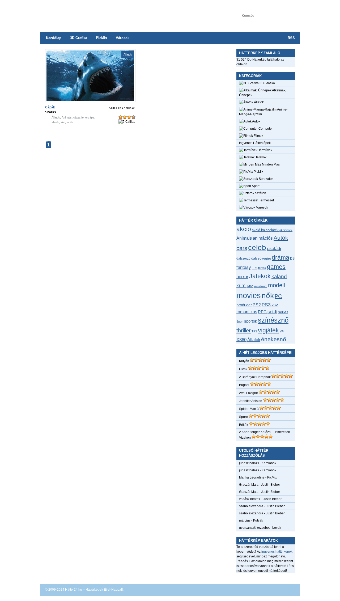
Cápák (50, 107)
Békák (243, 425)
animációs (263, 238)
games (276, 266)
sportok (250, 321)
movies (248, 295)
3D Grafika (78, 38)
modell (276, 285)
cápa (76, 117)
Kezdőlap (53, 38)
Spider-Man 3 (249, 409)
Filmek (258, 136)
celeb (257, 247)
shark (55, 122)
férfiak (262, 267)
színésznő (273, 320)
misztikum (260, 286)
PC (278, 296)
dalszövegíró (261, 258)
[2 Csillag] (125, 117)
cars (241, 248)
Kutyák (244, 361)
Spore (243, 417)
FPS (254, 267)
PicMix (101, 38)
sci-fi (272, 311)
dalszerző (243, 258)
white (70, 122)
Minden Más (270, 164)
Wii (282, 331)
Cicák (243, 369)
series (283, 312)
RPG (262, 312)
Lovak (276, 528)
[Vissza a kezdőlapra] (93, 13)
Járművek (264, 150)
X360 (241, 339)
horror (242, 276)
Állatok (128, 54)
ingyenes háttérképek (276, 551)
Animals (67, 117)
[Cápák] (90, 100)
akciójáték (285, 230)
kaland (279, 276)
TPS (254, 331)
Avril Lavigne (248, 393)
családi (274, 248)
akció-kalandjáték (265, 230)
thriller (243, 330)
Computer (265, 128)
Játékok (260, 157)
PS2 (257, 305)
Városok (122, 38)
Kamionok (269, 463)
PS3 (266, 304)
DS (292, 258)
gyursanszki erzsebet (254, 528)
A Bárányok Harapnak (255, 377)
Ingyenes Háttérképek (255, 143)
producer (244, 305)
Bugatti (244, 385)
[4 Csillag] (133, 117)
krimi (241, 285)
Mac (250, 286)
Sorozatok (265, 179)
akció (243, 229)
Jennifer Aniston (250, 401)
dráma (280, 257)
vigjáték (268, 330)
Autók (256, 121)
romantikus (246, 311)
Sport (255, 186)
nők (268, 295)
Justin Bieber (270, 484)
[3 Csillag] (129, 117)
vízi (63, 122)
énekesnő (273, 339)
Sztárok (260, 193)
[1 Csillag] (120, 117)
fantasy (243, 267)
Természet (266, 200)
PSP (274, 305)
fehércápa (87, 117)
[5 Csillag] (126, 121)
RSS (291, 38)
